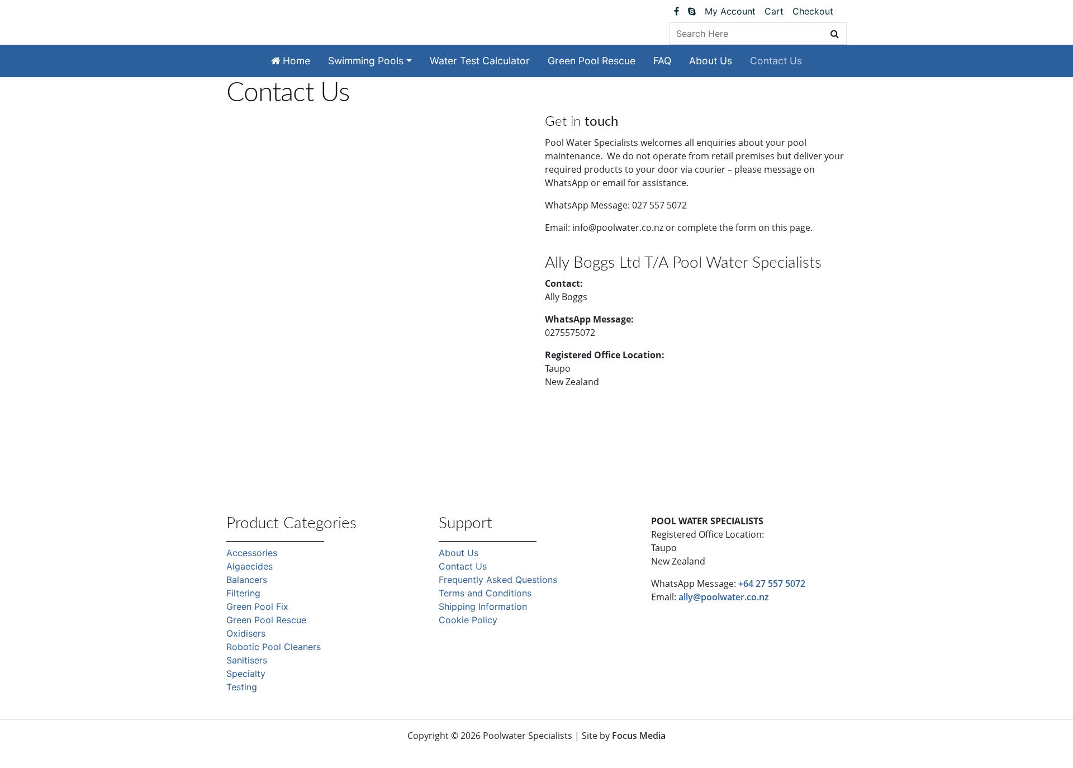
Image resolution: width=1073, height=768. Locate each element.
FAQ (662, 61)
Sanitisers (246, 660)
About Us (710, 61)
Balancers (246, 579)
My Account (730, 11)
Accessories (251, 552)
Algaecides (249, 566)
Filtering (243, 593)
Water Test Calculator (480, 61)
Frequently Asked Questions (498, 579)
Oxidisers (245, 633)
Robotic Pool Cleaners (273, 646)
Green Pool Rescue (591, 61)
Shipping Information (483, 606)
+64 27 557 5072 (771, 583)
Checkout (812, 11)
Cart (774, 11)
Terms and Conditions (485, 593)
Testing (241, 687)
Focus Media (639, 735)
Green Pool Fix (257, 606)
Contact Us (776, 61)
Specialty (245, 673)
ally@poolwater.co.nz (723, 597)
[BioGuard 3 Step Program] (842, 11)
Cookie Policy (468, 619)
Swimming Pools (365, 61)
